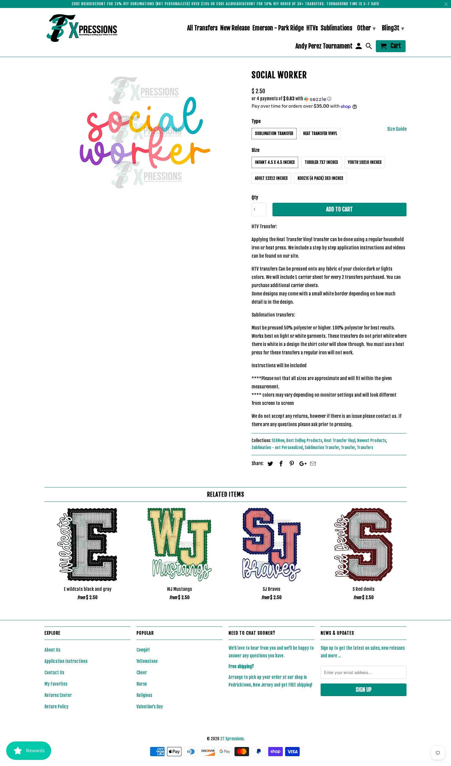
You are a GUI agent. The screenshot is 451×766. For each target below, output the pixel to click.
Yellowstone (147, 661)
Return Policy (56, 706)
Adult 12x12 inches (271, 178)
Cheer (142, 672)
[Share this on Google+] (301, 463)
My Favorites (55, 684)
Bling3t (393, 28)
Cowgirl (143, 649)
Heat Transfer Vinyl (320, 133)
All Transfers (202, 28)
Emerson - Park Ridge (278, 28)
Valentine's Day (150, 706)
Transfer (348, 447)
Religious (144, 695)
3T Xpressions (232, 738)
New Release (235, 28)
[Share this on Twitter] (269, 463)
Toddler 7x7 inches (321, 162)
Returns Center (58, 695)
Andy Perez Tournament (324, 46)
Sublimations (336, 28)
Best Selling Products (304, 440)
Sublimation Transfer (274, 133)
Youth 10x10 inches (365, 162)
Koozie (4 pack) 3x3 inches (320, 178)
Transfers (365, 447)
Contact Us (54, 672)
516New (278, 440)
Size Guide (397, 129)
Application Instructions (65, 661)
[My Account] (359, 47)
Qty (255, 197)
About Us (52, 649)
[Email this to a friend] (312, 463)
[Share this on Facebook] (280, 463)
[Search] (369, 47)
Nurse (142, 684)
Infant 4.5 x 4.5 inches (275, 162)
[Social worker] (144, 132)
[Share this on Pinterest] (291, 463)
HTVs (312, 28)
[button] (329, 99)
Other (366, 28)
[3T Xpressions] (87, 28)
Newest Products (371, 440)
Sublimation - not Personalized (277, 447)
